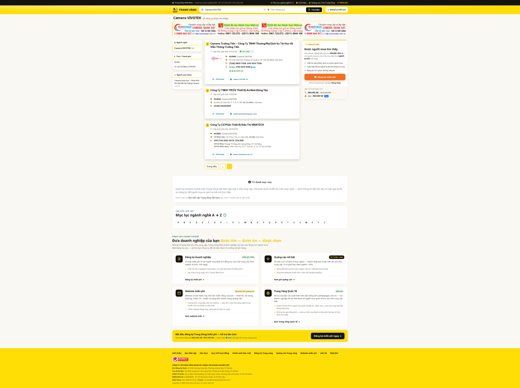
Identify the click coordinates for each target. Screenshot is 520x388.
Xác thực (204, 353)
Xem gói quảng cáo (284, 279)
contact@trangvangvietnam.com (217, 380)
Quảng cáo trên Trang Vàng (323, 3)
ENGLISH (344, 3)
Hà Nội (177, 62)
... (223, 166)
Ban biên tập (190, 353)
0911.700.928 (221, 140)
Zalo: (318, 96)
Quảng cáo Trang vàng (286, 353)
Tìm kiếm (315, 10)
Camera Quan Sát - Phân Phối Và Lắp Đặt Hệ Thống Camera (186, 83)
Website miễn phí (308, 353)
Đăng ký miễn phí (338, 10)
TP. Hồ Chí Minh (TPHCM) (184, 67)
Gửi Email (220, 79)
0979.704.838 (236, 140)
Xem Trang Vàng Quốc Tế (287, 321)
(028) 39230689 (222, 106)
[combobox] (235, 9)
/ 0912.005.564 (319, 92)
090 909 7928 (254, 63)
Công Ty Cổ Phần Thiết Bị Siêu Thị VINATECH (237, 124)
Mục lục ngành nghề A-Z (283, 3)
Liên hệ (323, 353)
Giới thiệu (302, 3)
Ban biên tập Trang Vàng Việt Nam (204, 197)
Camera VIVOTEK (184, 48)
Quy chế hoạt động (220, 353)
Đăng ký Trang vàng (263, 353)
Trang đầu (212, 166)
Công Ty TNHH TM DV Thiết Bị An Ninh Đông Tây (239, 90)
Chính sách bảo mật (241, 353)
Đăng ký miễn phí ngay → (328, 335)
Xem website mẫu (194, 316)
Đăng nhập (336, 83)
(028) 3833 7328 (237, 63)
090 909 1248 (243, 67)
